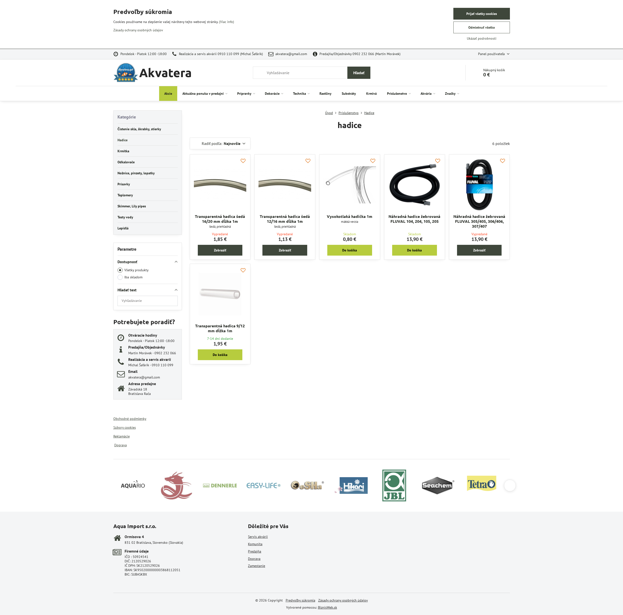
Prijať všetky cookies (481, 14)
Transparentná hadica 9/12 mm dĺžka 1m (220, 328)
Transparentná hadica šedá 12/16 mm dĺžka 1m (285, 219)
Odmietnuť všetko (481, 27)
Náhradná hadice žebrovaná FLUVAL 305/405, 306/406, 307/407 (479, 221)
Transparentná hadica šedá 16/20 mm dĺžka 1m (220, 219)
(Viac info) (226, 22)
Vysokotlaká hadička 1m (349, 216)
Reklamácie (121, 436)
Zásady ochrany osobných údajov (343, 600)
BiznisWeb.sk (327, 607)
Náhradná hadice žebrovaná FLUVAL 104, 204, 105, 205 (414, 219)
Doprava (120, 445)
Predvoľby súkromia (300, 600)
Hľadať (358, 72)
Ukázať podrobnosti (481, 38)
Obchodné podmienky (129, 418)
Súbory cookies (124, 427)
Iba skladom (133, 277)
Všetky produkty (136, 270)
